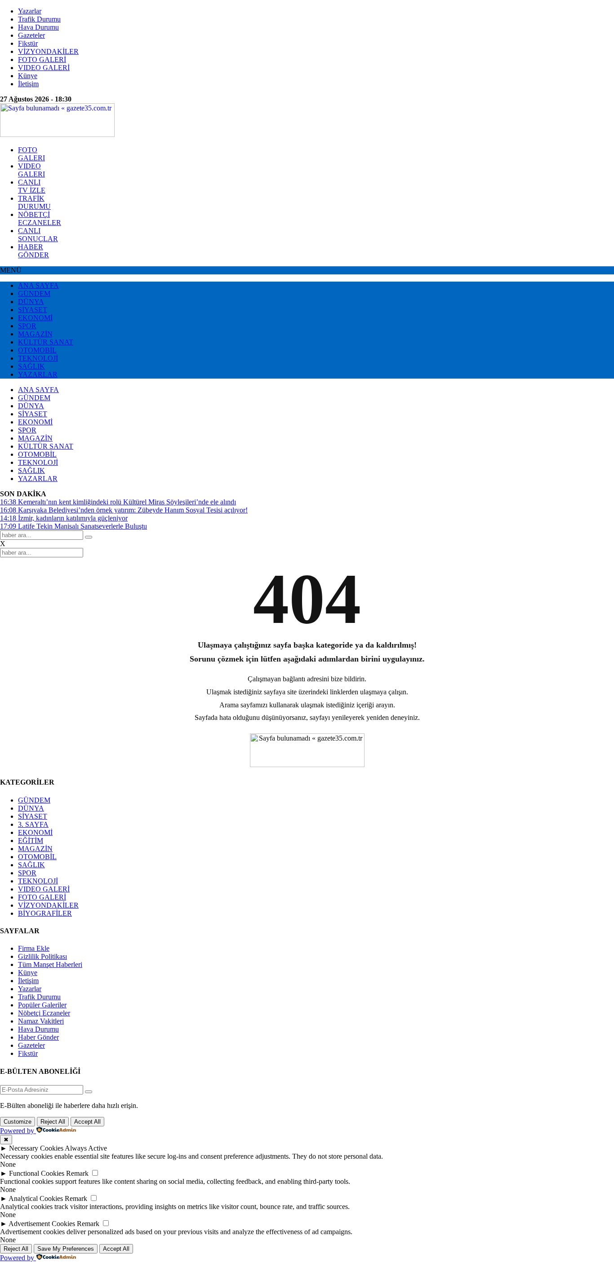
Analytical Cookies (36, 1198)
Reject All (52, 1121)
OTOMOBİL (37, 350)
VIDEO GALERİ (44, 67)
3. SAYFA (33, 824)
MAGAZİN (35, 334)
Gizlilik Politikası (42, 956)
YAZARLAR (38, 374)
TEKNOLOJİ (38, 358)
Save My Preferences (65, 1248)
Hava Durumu (38, 27)
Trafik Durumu (39, 19)
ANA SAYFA (38, 285)
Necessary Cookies (36, 1148)
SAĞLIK (31, 366)
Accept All (87, 1121)
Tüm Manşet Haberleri (50, 964)
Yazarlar (29, 11)
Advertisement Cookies (42, 1223)
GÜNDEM (34, 293)
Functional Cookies (36, 1173)
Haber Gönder (38, 1037)
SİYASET (32, 309)
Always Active (86, 1148)
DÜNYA (31, 301)
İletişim (28, 84)
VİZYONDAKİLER (48, 51)
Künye (27, 75)
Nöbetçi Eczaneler (44, 1013)
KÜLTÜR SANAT (45, 342)
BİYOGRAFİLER (45, 913)
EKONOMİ (35, 318)
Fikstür (28, 43)
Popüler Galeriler (42, 1005)
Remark (77, 1173)
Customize (17, 1121)
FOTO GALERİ (42, 59)
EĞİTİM (30, 840)
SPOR (27, 326)
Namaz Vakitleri (41, 1021)
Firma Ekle (33, 948)
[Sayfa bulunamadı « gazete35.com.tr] (57, 134)
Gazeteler (31, 35)
